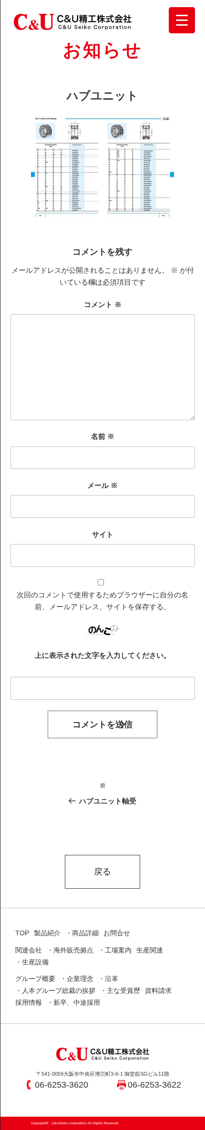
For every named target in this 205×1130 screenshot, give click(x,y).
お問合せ (116, 933)
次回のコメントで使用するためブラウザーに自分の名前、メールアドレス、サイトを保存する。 (102, 601)
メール (102, 485)
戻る (102, 871)
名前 (102, 436)
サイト (102, 534)
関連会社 (28, 950)
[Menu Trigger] (182, 20)
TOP (22, 933)
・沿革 (108, 978)
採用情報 (28, 1002)
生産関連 (149, 950)
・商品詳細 (82, 933)
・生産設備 (32, 962)
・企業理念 (76, 978)
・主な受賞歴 (120, 990)
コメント (103, 304)
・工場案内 (115, 950)
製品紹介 (47, 933)
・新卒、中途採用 (73, 1002)
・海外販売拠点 (70, 950)
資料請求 (158, 990)
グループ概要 (35, 978)
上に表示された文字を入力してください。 (103, 655)
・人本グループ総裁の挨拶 (55, 990)
